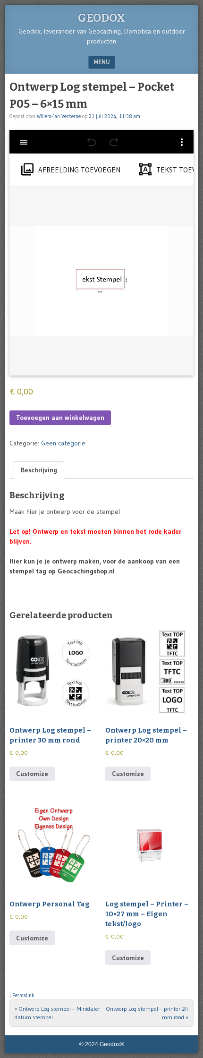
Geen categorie (63, 443)
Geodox (101, 18)
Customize (32, 773)
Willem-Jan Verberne (59, 116)
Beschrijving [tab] (39, 470)
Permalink (23, 995)
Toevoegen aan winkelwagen (60, 417)
